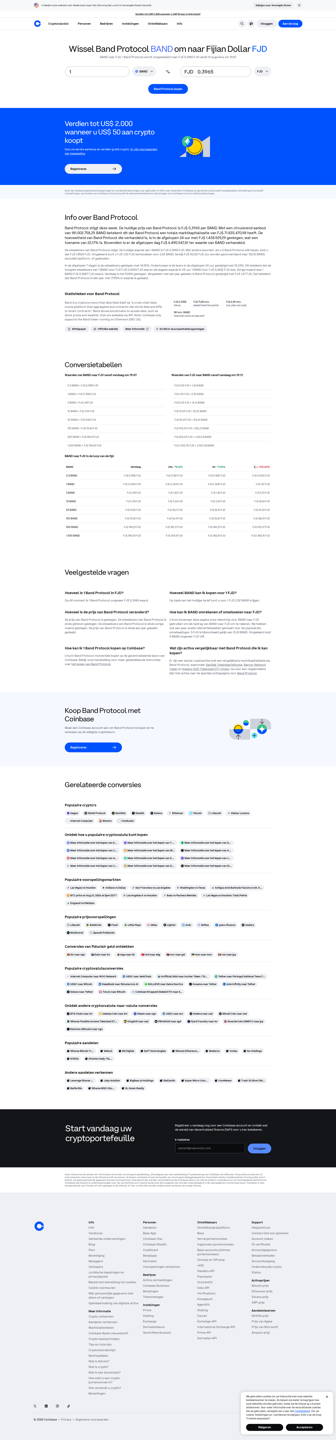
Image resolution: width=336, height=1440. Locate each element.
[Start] (37, 23)
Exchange (149, 1321)
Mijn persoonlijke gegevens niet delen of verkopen (111, 1295)
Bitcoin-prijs (260, 1285)
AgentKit (203, 1304)
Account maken (262, 1239)
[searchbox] (262, 71)
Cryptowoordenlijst (102, 1350)
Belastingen (97, 1393)
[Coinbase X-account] (35, 1406)
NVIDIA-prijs (260, 1316)
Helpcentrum (261, 1227)
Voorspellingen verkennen (161, 1267)
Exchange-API (206, 1321)
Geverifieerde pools (157, 1332)
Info (91, 1227)
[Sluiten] (327, 1397)
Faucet (202, 1316)
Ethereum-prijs (262, 1291)
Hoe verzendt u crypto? (105, 1388)
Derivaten (150, 1261)
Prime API (204, 1332)
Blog (92, 1244)
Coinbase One (152, 1239)
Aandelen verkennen (103, 1322)
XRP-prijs (258, 1302)
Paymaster (204, 1276)
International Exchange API (216, 1327)
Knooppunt (205, 1299)
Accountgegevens (264, 1250)
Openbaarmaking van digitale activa (113, 1303)
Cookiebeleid (302, 1411)
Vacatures (96, 1233)
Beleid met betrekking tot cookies (112, 1282)
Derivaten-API (207, 1338)
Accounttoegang (263, 1261)
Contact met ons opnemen (270, 1233)
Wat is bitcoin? (99, 1361)
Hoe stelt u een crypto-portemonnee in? (105, 1380)
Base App (149, 1233)
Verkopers (96, 1267)
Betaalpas (150, 1255)
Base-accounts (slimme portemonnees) (213, 1252)
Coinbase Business (156, 1285)
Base (200, 1233)
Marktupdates (98, 1355)
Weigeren (264, 1427)
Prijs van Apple (262, 1321)
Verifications (206, 1293)
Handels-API (206, 1271)
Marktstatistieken (101, 1327)
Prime (147, 1310)
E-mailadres (182, 1139)
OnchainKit (205, 1282)
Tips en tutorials (100, 1344)
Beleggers (96, 1261)
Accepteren (304, 1427)
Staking (148, 1316)
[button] (84, 23)
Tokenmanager (153, 1297)
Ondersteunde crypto (267, 1267)
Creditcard (150, 1250)
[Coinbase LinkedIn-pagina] (46, 1406)
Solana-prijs (260, 1297)
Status (256, 1272)
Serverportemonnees (212, 1239)
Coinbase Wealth (155, 1244)
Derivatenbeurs (154, 1327)
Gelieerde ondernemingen (107, 1239)
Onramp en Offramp (211, 1260)
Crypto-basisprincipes (104, 1339)
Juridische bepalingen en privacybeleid (106, 1274)
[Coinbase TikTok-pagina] (68, 1406)
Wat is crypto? (98, 1367)
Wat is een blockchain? (105, 1372)
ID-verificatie (261, 1244)
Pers (92, 1250)
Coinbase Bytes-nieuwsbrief (108, 1333)
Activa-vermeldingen (157, 1280)
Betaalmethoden (263, 1255)
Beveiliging (96, 1255)
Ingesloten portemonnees (215, 1244)
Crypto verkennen (101, 1316)
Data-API (203, 1288)
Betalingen (150, 1291)
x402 (200, 1265)
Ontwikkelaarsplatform (213, 1227)
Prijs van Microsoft (265, 1327)
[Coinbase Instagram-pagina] (57, 1406)
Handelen (149, 1227)
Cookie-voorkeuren (102, 1288)
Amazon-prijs (261, 1332)
